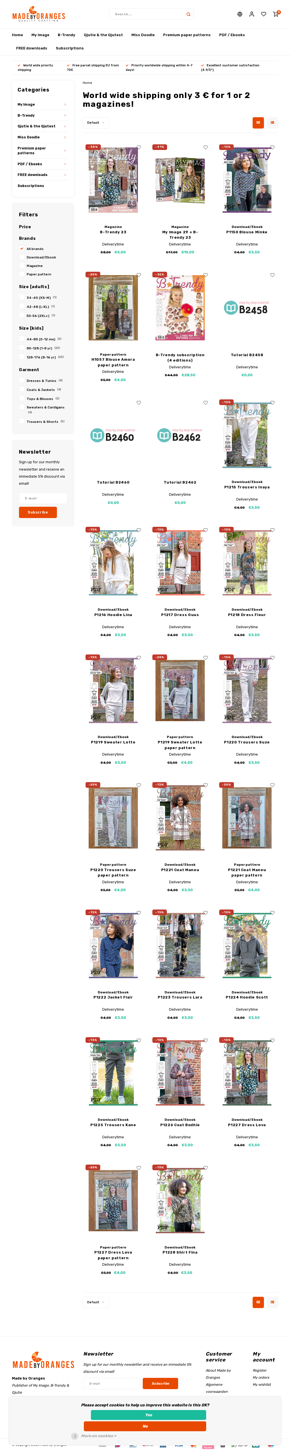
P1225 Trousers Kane (113, 1125)
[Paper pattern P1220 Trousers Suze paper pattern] (113, 818)
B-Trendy (66, 35)
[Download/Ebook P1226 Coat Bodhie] (180, 1073)
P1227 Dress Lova (247, 1125)
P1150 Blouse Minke (247, 232)
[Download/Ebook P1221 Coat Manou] (180, 818)
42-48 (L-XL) (41, 307)
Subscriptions (70, 48)
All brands (35, 249)
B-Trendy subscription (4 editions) (180, 358)
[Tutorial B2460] (113, 435)
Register (259, 1370)
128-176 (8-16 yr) (45, 357)
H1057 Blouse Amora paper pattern (113, 362)
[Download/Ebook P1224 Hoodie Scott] (247, 945)
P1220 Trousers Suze (247, 742)
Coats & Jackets (44, 390)
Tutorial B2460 (113, 482)
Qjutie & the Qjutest (103, 35)
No (145, 1426)
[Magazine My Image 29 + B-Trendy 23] (180, 180)
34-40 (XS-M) (42, 298)
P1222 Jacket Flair (113, 997)
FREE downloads (31, 48)
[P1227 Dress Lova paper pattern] (113, 1200)
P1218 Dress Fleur (247, 615)
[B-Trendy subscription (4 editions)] (180, 307)
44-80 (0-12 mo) (44, 339)
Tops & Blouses (43, 399)
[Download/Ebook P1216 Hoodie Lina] (113, 562)
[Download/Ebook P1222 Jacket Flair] (113, 945)
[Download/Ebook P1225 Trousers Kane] (113, 1073)
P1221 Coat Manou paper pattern (247, 873)
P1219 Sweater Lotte (113, 742)
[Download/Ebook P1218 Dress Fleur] (247, 562)
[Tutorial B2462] (180, 435)
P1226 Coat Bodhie (180, 1125)
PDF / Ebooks (232, 35)
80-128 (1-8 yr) (43, 348)
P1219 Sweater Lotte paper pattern (180, 745)
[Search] (188, 14)
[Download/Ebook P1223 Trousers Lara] (180, 945)
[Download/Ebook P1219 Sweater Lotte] (113, 690)
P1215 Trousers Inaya (247, 487)
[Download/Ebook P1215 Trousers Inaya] (247, 435)
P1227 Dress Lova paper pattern (113, 1255)
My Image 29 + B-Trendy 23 (180, 235)
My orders (261, 1377)
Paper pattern (39, 274)
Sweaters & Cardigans (46, 409)
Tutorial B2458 (247, 355)
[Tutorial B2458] (247, 307)
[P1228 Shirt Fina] (180, 1200)
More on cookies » (98, 1435)
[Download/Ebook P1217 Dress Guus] (180, 562)
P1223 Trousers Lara (180, 997)
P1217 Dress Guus (180, 615)
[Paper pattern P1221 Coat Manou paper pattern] (247, 818)
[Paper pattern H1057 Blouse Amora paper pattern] (113, 307)
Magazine (35, 266)
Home (17, 35)
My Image (40, 35)
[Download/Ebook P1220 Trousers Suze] (247, 690)
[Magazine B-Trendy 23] (113, 180)
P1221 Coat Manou (180, 870)
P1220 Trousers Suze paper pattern (113, 873)
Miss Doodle (143, 35)
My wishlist (262, 1384)
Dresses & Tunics (45, 381)
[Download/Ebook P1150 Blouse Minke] (247, 180)
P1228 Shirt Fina (180, 1252)
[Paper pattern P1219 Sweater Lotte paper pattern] (180, 690)
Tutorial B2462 (180, 482)
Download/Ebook (41, 257)
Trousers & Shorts (46, 422)
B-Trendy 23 (113, 232)
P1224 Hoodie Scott (247, 997)
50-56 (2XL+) (41, 316)
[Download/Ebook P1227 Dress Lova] (247, 1073)
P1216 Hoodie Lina (113, 615)
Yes (148, 1415)
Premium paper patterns (187, 35)
